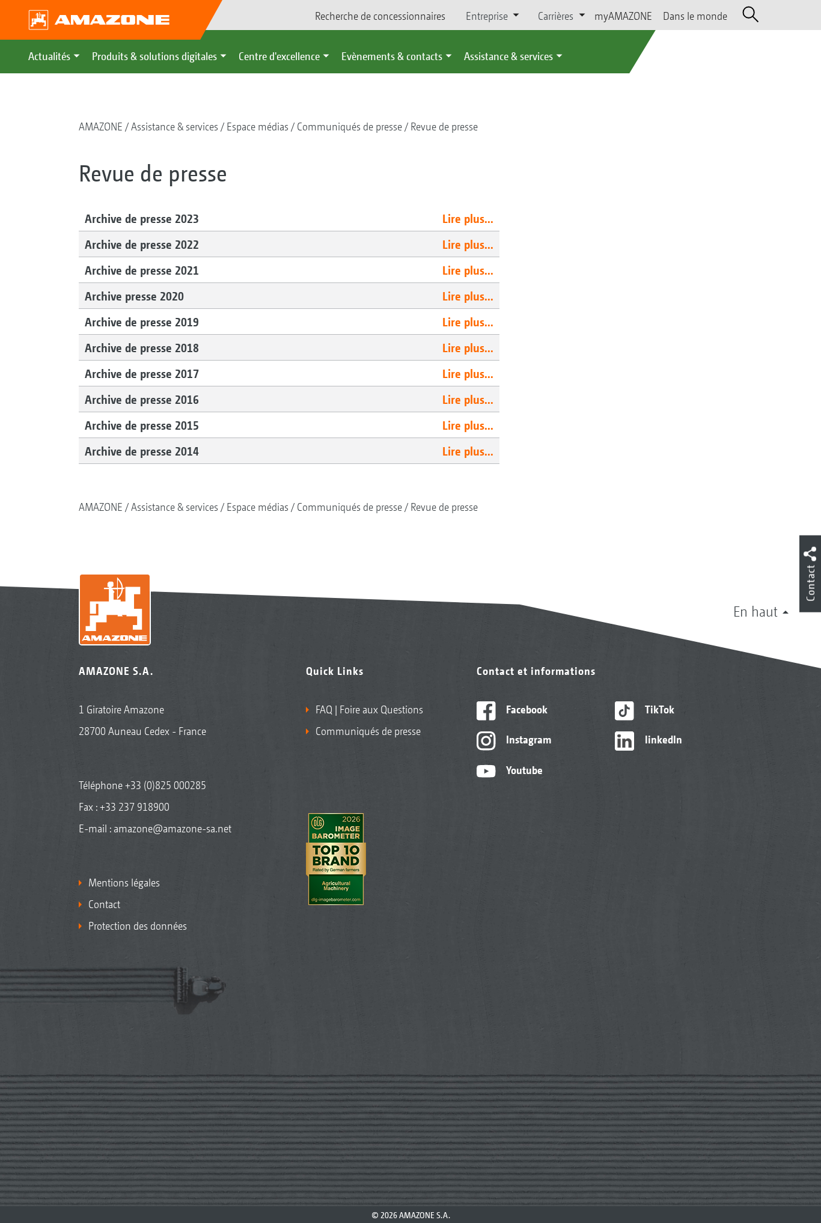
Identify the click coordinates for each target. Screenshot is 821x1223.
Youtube (523, 769)
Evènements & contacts (391, 55)
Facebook (526, 708)
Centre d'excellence (279, 55)
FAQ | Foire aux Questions (369, 708)
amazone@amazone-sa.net (172, 827)
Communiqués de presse (349, 125)
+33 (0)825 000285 (165, 784)
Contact (104, 903)
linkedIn (662, 738)
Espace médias (257, 125)
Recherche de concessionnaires (380, 15)
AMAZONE (101, 125)
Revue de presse (444, 125)
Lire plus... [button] (467, 218)
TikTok (658, 708)
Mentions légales (124, 881)
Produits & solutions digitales (154, 55)
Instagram (527, 738)
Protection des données (137, 925)
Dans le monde (695, 15)
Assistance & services (508, 55)
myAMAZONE (623, 15)
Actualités (49, 55)
